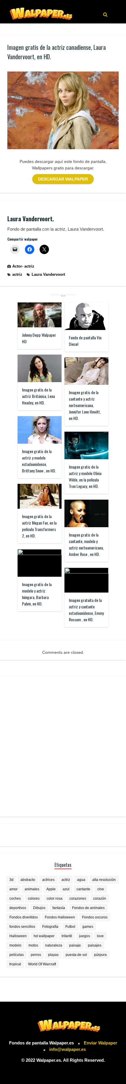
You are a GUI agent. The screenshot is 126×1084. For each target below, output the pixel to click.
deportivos (17, 908)
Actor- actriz (23, 266)
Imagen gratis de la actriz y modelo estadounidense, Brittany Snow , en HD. (39, 461)
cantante (83, 889)
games (87, 927)
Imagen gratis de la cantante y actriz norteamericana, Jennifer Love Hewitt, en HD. (85, 405)
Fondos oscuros (95, 917)
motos (33, 945)
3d (11, 880)
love (100, 936)
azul (66, 889)
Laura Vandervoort (48, 274)
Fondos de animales (88, 908)
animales (32, 889)
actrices (48, 880)
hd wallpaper (44, 936)
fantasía (58, 908)
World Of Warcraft (42, 964)
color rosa (54, 898)
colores (34, 898)
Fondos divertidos (23, 917)
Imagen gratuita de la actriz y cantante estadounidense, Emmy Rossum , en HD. (86, 609)
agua (81, 880)
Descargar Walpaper (63, 179)
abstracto (28, 880)
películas (16, 955)
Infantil (67, 936)
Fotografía (50, 927)
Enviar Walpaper (100, 1042)
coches (15, 898)
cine (100, 889)
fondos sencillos (22, 927)
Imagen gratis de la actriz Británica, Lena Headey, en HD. (38, 396)
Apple (51, 889)
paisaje (75, 945)
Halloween (18, 936)
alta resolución (104, 880)
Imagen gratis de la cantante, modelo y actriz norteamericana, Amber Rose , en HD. (86, 544)
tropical (15, 964)
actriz (17, 274)
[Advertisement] (63, 746)
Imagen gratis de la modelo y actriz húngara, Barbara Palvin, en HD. (37, 594)
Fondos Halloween (60, 917)
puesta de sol (76, 955)
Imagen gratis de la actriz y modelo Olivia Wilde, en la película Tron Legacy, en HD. (85, 476)
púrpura (100, 955)
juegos (84, 936)
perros (36, 955)
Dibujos (39, 908)
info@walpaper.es (67, 1049)
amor (13, 889)
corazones (77, 898)
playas (53, 955)
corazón (99, 898)
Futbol (70, 927)
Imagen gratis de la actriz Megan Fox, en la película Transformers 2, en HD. (39, 526)
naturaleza (53, 945)
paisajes (94, 945)
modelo (15, 945)
